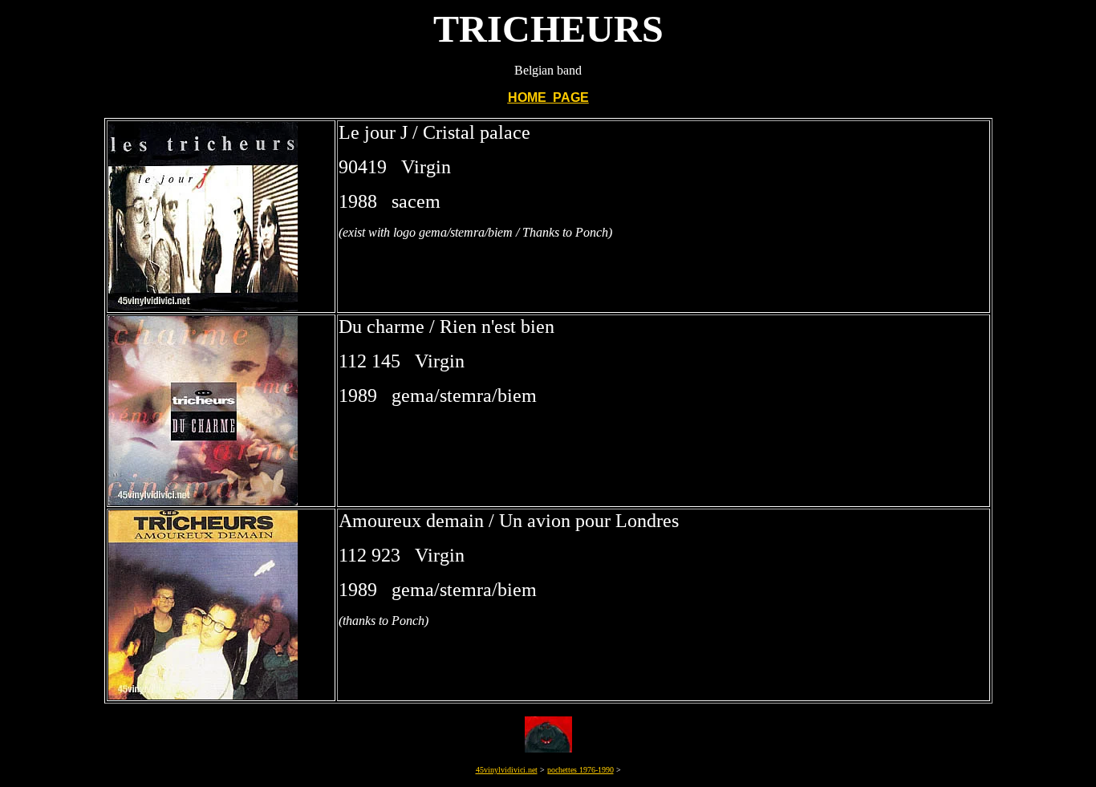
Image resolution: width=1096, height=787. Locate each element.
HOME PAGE (548, 97)
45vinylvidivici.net (507, 769)
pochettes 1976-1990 (580, 769)
